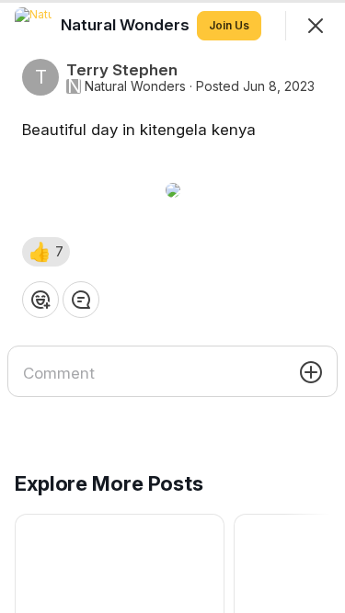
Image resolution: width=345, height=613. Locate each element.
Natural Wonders (135, 86)
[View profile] (33, 25)
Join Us (229, 25)
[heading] (127, 25)
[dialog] (172, 306)
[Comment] (81, 299)
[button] (46, 252)
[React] (40, 299)
